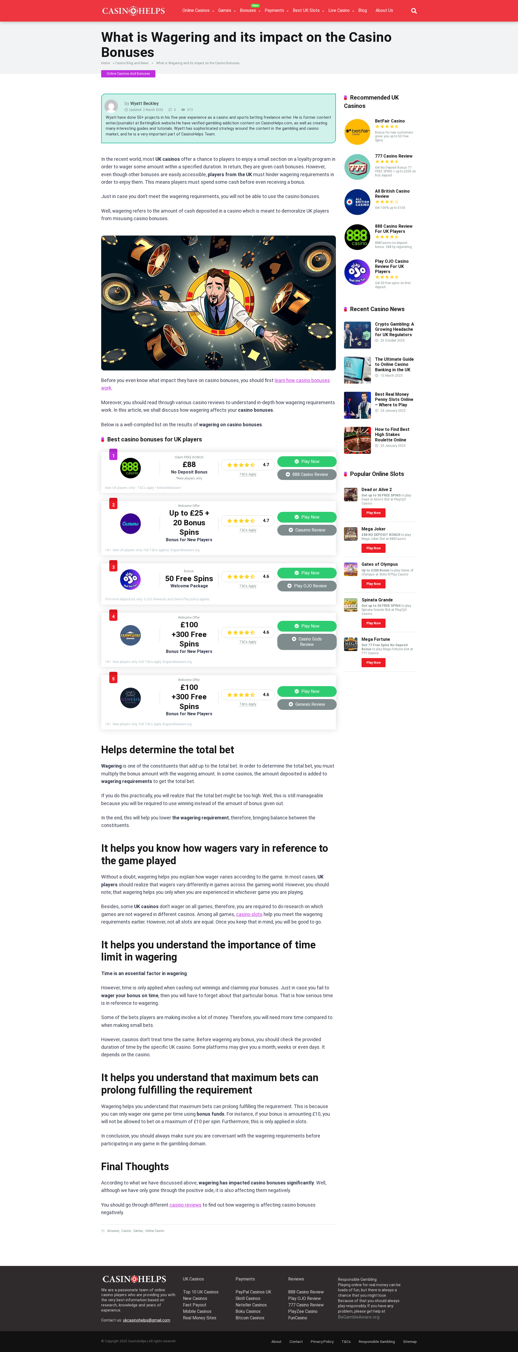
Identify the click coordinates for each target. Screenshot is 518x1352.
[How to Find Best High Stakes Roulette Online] (357, 452)
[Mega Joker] (350, 539)
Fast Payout (194, 1304)
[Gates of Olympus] (350, 574)
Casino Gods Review (310, 641)
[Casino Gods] (130, 644)
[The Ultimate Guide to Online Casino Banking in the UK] (357, 382)
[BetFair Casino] (357, 144)
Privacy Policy (322, 1341)
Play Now (309, 461)
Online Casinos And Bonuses (128, 74)
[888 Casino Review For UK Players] (130, 477)
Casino (126, 1231)
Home (105, 63)
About (276, 1341)
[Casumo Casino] (130, 533)
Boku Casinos (248, 1311)
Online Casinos (196, 10)
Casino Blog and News (132, 63)
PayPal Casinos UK (253, 1292)
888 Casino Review (309, 474)
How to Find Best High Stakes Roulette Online (392, 434)
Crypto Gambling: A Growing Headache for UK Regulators (394, 329)
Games (224, 10)
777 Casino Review (394, 156)
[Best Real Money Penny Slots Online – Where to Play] (357, 417)
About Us (384, 10)
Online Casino (154, 1231)
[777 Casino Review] (357, 179)
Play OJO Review (310, 585)
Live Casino (339, 10)
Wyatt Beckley (144, 103)
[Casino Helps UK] (133, 8)
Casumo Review (309, 530)
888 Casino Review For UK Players (394, 229)
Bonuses (248, 10)
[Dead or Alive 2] (350, 499)
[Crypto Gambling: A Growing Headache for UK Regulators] (357, 347)
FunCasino (297, 1317)
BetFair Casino (390, 121)
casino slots (249, 914)
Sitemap (410, 1341)
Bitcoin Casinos (250, 1317)
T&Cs (346, 1341)
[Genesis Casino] (130, 707)
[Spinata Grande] (350, 610)
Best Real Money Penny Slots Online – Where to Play (394, 399)
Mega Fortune (376, 639)
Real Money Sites (199, 1317)
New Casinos (195, 1298)
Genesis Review (309, 704)
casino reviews (185, 1205)
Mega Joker (374, 529)
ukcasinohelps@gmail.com (146, 1320)
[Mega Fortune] (350, 649)
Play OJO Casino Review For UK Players (392, 266)
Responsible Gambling (377, 1341)
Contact (296, 1341)
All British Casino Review (392, 194)
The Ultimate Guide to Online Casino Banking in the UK (394, 364)
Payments (274, 10)
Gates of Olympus (380, 564)
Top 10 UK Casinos (201, 1292)
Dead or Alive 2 (377, 489)
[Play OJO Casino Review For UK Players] (130, 588)
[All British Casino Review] (357, 214)
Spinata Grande (377, 599)
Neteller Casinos (251, 1304)
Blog (362, 10)
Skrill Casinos (248, 1298)
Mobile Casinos (197, 1311)
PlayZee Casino (303, 1311)
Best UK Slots (306, 10)
